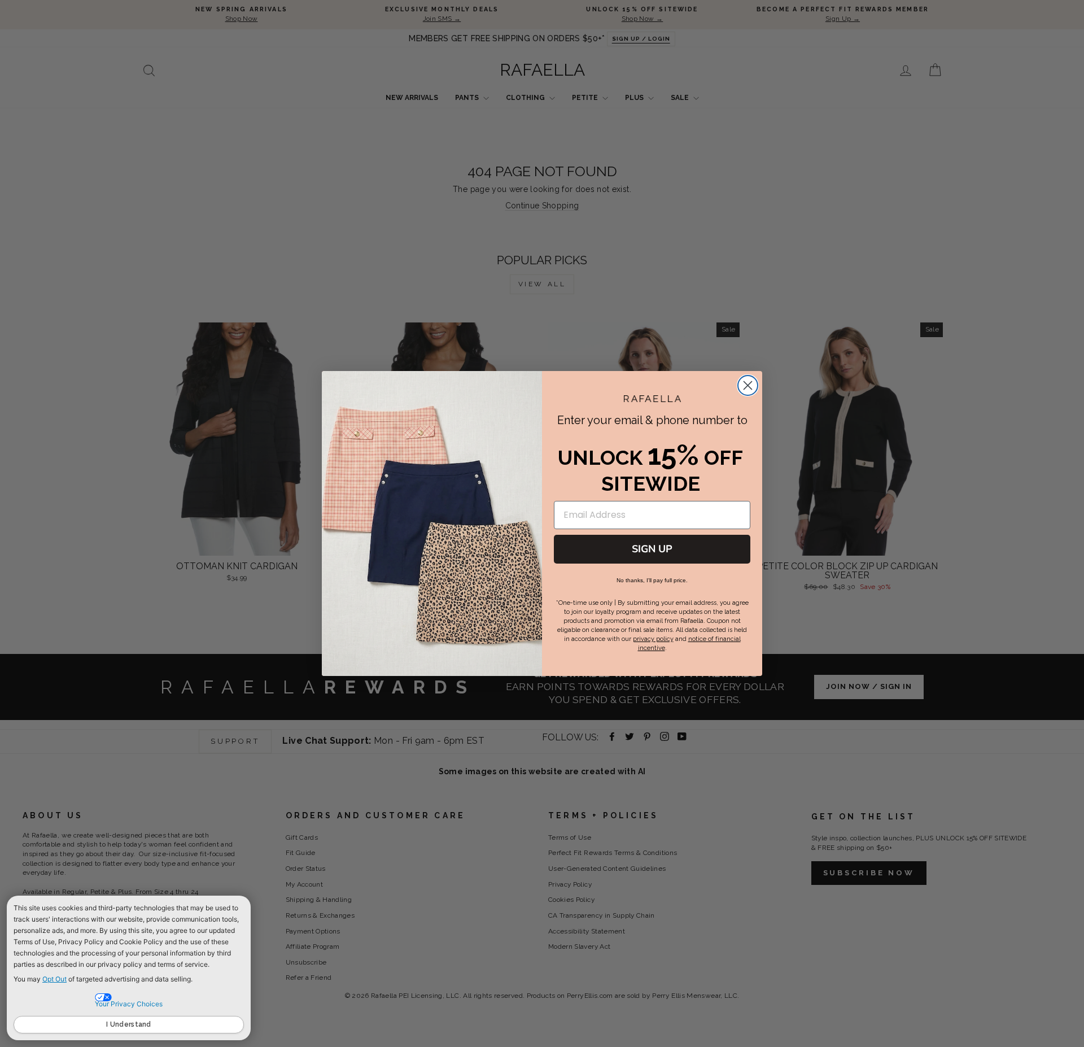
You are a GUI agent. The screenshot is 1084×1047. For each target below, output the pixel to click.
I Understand (128, 1024)
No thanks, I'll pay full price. (652, 580)
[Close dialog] (748, 385)
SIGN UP (652, 549)
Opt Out (54, 979)
